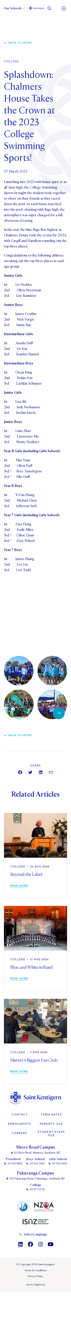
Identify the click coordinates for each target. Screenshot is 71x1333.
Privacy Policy (35, 1276)
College (11, 61)
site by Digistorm (35, 1284)
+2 (59, 713)
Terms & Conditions (35, 1270)
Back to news (20, 43)
